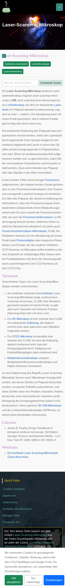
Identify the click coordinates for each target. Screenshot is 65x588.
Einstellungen (54, 580)
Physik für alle (11, 522)
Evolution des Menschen (17, 509)
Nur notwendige (33, 580)
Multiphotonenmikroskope (22, 358)
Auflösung (33, 322)
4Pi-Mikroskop (20, 318)
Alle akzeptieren (14, 580)
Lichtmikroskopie (40, 64)
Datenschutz (10, 502)
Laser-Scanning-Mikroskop (30, 535)
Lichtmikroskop (15, 105)
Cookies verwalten (14, 489)
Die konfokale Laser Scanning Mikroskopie (32, 453)
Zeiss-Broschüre (18, 457)
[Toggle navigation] (59, 7)
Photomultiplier (25, 240)
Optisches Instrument (16, 64)
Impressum (9, 495)
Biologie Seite (11, 515)
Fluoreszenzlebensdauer (38, 217)
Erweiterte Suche (50, 82)
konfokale (47, 293)
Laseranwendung (13, 71)
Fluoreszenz (52, 180)
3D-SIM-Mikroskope (50, 405)
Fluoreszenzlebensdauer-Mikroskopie (24, 231)
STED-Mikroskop (22, 336)
